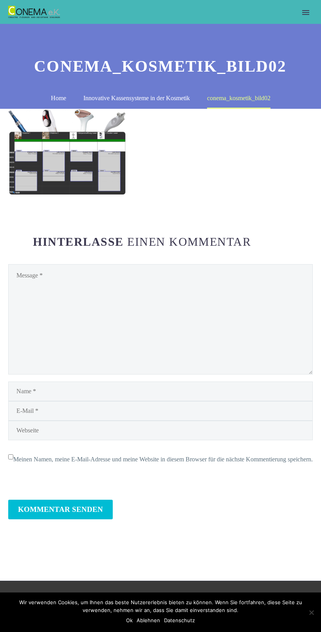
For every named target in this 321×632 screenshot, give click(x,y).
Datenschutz (179, 620)
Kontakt (209, 23)
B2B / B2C (129, 23)
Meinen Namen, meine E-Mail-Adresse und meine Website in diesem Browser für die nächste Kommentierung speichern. (163, 459)
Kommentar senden (60, 509)
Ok (129, 620)
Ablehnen (148, 620)
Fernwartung (256, 23)
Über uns (168, 23)
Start (94, 23)
